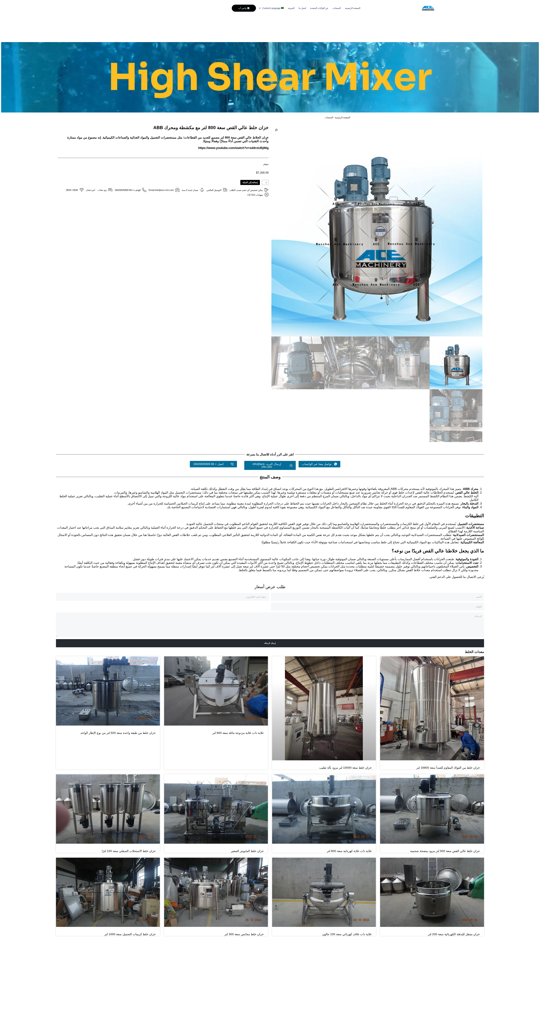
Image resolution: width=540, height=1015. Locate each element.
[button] (276, 130)
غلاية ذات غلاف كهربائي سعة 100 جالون (347, 934)
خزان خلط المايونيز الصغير (247, 816)
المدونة (291, 8)
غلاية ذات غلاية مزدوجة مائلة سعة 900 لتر (238, 732)
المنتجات (337, 8)
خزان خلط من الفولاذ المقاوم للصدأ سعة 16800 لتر (448, 767)
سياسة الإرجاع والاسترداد (268, 973)
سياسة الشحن (268, 981)
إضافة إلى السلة (250, 182)
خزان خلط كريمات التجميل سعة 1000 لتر (130, 899)
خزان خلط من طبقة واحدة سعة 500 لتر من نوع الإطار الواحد (118, 732)
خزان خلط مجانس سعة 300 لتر (244, 899)
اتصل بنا (302, 8)
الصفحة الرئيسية (352, 8)
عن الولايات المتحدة (319, 8)
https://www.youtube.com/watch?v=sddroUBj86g (233, 148)
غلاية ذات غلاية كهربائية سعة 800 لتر (349, 851)
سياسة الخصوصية (266, 987)
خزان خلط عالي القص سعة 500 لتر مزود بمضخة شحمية (445, 851)
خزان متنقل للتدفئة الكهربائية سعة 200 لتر (454, 934)
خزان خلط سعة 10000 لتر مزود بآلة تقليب (345, 767)
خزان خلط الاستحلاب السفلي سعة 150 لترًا (129, 816)
